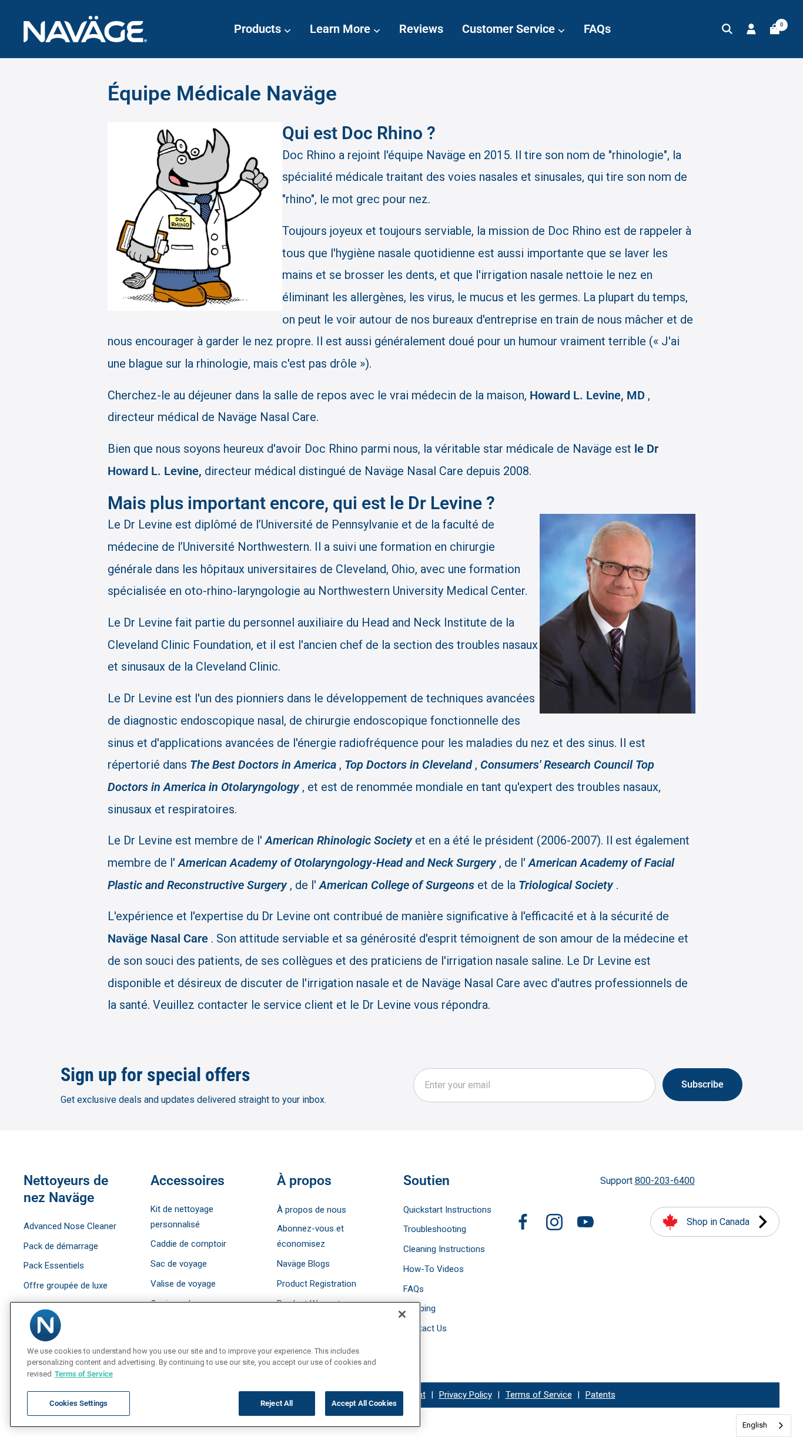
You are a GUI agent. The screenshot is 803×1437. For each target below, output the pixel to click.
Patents (600, 1394)
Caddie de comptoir (188, 1244)
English (754, 1425)
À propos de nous (311, 1209)
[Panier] (774, 29)
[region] (215, 1364)
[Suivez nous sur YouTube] (585, 1222)
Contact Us (425, 1328)
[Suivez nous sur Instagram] (554, 1222)
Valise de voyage (183, 1283)
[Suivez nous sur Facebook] (523, 1222)
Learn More (341, 29)
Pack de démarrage (61, 1246)
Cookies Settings (78, 1403)
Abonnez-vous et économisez (310, 1236)
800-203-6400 (665, 1180)
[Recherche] (727, 29)
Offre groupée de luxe (66, 1285)
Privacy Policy (465, 1394)
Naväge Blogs (303, 1263)
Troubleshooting (434, 1229)
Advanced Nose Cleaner (70, 1226)
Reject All (276, 1403)
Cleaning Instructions (444, 1249)
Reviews (421, 29)
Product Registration (316, 1283)
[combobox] (763, 1425)
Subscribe (702, 1084)
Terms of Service (539, 1394)
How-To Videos (433, 1269)
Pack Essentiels (54, 1265)
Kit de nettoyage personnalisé (181, 1217)
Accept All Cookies (364, 1403)
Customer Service (510, 29)
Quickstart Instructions (447, 1209)
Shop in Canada (718, 1221)
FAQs (597, 29)
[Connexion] (751, 29)
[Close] (402, 1314)
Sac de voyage (178, 1263)
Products (259, 29)
